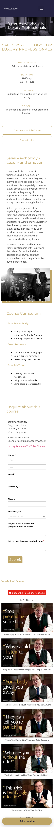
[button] (41, 8)
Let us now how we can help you (27, 541)
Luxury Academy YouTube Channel (27, 446)
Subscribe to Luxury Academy (28, 592)
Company (18, 486)
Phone (11, 499)
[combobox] (27, 516)
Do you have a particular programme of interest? (21, 525)
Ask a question (27, 821)
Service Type (20, 511)
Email (16, 474)
